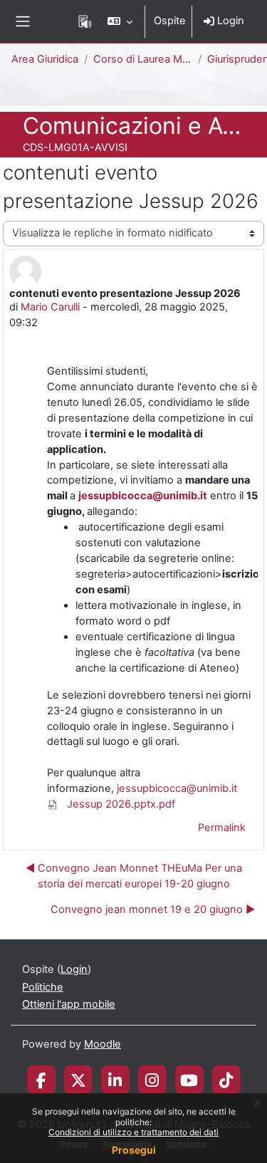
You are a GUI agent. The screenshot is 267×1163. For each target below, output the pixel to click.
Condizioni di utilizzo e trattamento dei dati (133, 1132)
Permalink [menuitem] (222, 827)
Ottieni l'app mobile (68, 1004)
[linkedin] (115, 1080)
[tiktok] (226, 1080)
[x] (78, 1080)
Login (229, 20)
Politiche (42, 987)
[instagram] (152, 1080)
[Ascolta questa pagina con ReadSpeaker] (85, 21)
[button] (120, 21)
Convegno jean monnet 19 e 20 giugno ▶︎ (153, 909)
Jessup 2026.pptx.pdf (119, 804)
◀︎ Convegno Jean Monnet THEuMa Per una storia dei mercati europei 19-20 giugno (134, 876)
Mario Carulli (50, 307)
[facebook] (41, 1080)
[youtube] (189, 1080)
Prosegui (134, 1150)
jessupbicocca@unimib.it (142, 495)
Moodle (102, 1044)
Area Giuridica (44, 59)
